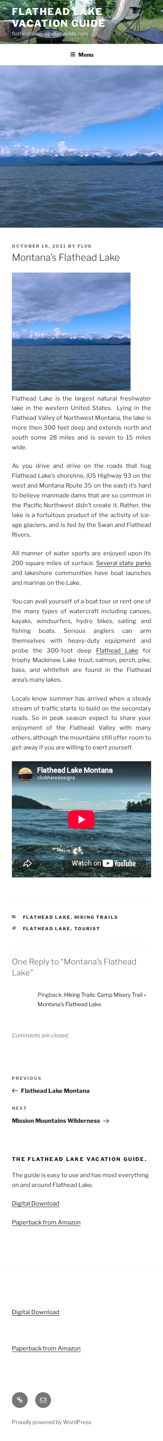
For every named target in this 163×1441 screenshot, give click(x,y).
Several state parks (123, 563)
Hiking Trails (96, 917)
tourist (87, 928)
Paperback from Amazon (46, 1222)
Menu (85, 54)
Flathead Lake (117, 650)
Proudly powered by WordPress (51, 1422)
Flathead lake (47, 928)
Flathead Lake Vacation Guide (59, 17)
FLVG (85, 246)
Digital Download (35, 1203)
